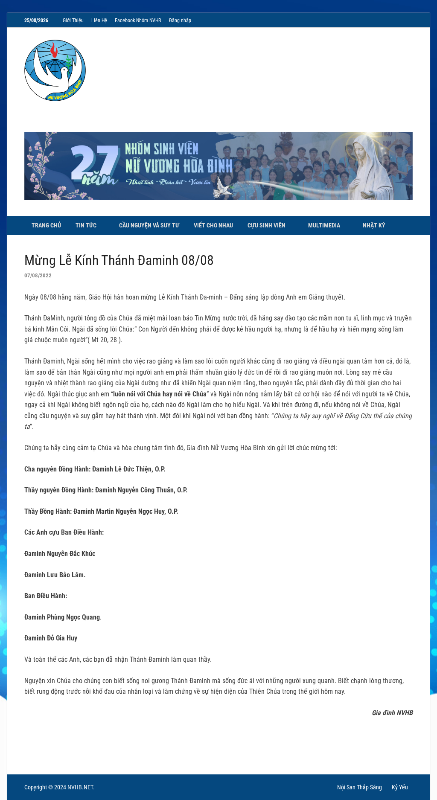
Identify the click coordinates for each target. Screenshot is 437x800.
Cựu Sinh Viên (267, 225)
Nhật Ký (374, 225)
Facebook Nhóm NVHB (138, 20)
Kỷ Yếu (400, 787)
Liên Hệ (99, 20)
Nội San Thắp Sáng (359, 787)
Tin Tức (86, 225)
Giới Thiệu (73, 20)
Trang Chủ (46, 225)
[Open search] (408, 226)
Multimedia (324, 225)
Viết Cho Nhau (213, 225)
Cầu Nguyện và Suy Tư (149, 225)
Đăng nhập (180, 20)
